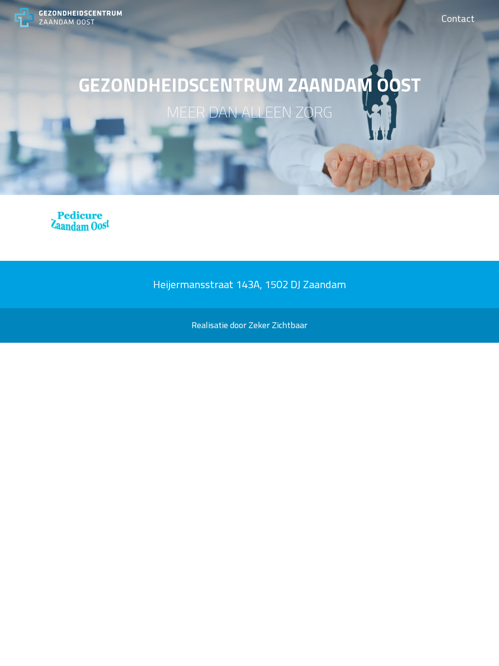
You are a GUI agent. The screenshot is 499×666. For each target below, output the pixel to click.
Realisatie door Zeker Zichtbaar (249, 325)
